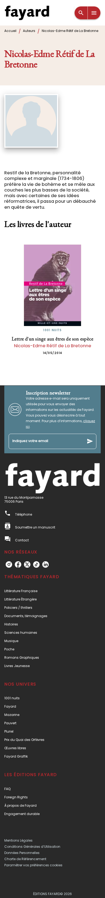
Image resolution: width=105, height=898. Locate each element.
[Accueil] (27, 13)
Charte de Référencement (25, 859)
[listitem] (8, 564)
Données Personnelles (22, 852)
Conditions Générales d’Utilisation (32, 846)
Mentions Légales (18, 840)
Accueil (10, 30)
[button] (52, 591)
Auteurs (29, 30)
